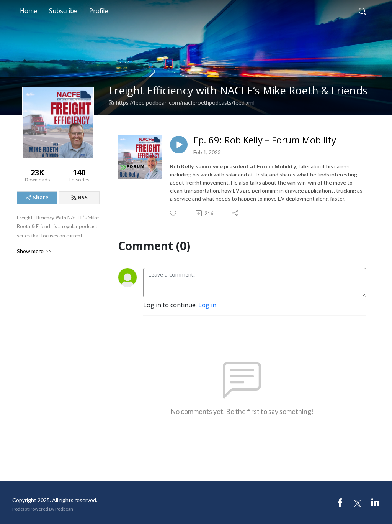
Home (28, 11)
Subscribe (63, 11)
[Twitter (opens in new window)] (357, 502)
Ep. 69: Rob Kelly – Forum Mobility (264, 140)
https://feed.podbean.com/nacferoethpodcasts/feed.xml (185, 102)
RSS (83, 197)
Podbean (64, 509)
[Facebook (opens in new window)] (340, 502)
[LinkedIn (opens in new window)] (375, 502)
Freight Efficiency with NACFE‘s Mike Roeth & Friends (238, 90)
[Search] (362, 10)
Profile (98, 11)
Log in (207, 305)
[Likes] (173, 213)
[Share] (235, 213)
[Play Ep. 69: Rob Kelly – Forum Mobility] (179, 144)
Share (41, 197)
